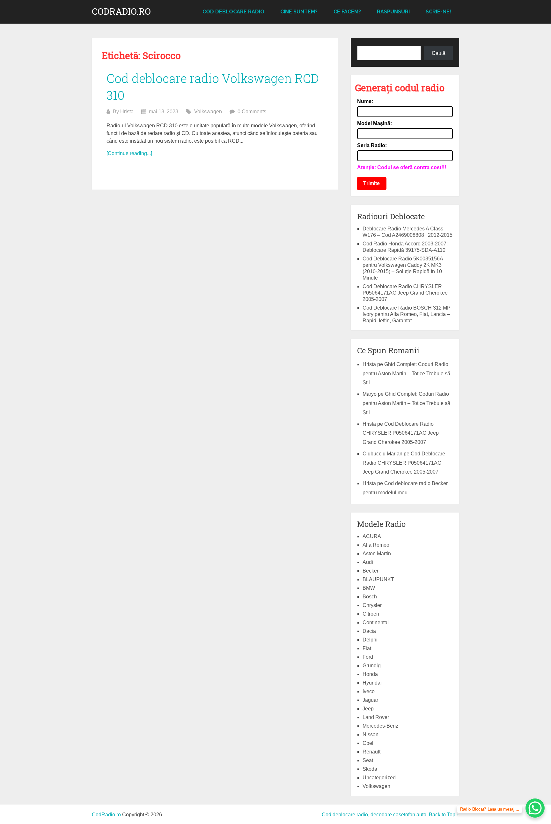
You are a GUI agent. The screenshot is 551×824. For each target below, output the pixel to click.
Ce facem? (347, 12)
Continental (376, 622)
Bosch (370, 596)
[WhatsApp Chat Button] (535, 808)
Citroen (371, 614)
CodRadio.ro (121, 11)
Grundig (372, 665)
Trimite (372, 183)
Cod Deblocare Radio (233, 12)
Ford (368, 657)
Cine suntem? (299, 12)
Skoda (370, 769)
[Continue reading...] (129, 153)
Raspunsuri (393, 12)
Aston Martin (377, 553)
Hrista (127, 111)
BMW (369, 588)
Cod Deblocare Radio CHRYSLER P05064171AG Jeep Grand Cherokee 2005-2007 (405, 293)
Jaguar (370, 700)
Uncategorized (379, 777)
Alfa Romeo (376, 545)
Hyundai (372, 682)
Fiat (367, 648)
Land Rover (376, 717)
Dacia (369, 631)
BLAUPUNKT (378, 579)
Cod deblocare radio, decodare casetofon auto (374, 814)
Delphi (370, 639)
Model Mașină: (374, 123)
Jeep (368, 708)
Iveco (369, 691)
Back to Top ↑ (444, 814)
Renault (371, 751)
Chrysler (372, 605)
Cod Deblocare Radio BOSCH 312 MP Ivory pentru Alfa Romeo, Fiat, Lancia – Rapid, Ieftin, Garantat (407, 314)
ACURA (372, 536)
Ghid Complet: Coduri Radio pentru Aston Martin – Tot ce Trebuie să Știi (406, 374)
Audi (368, 562)
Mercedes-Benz (380, 726)
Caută (438, 53)
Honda (370, 674)
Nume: (365, 101)
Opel (368, 743)
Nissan (370, 734)
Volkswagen (208, 111)
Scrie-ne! (438, 12)
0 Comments (252, 111)
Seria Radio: (372, 145)
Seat (368, 760)
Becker (370, 570)
